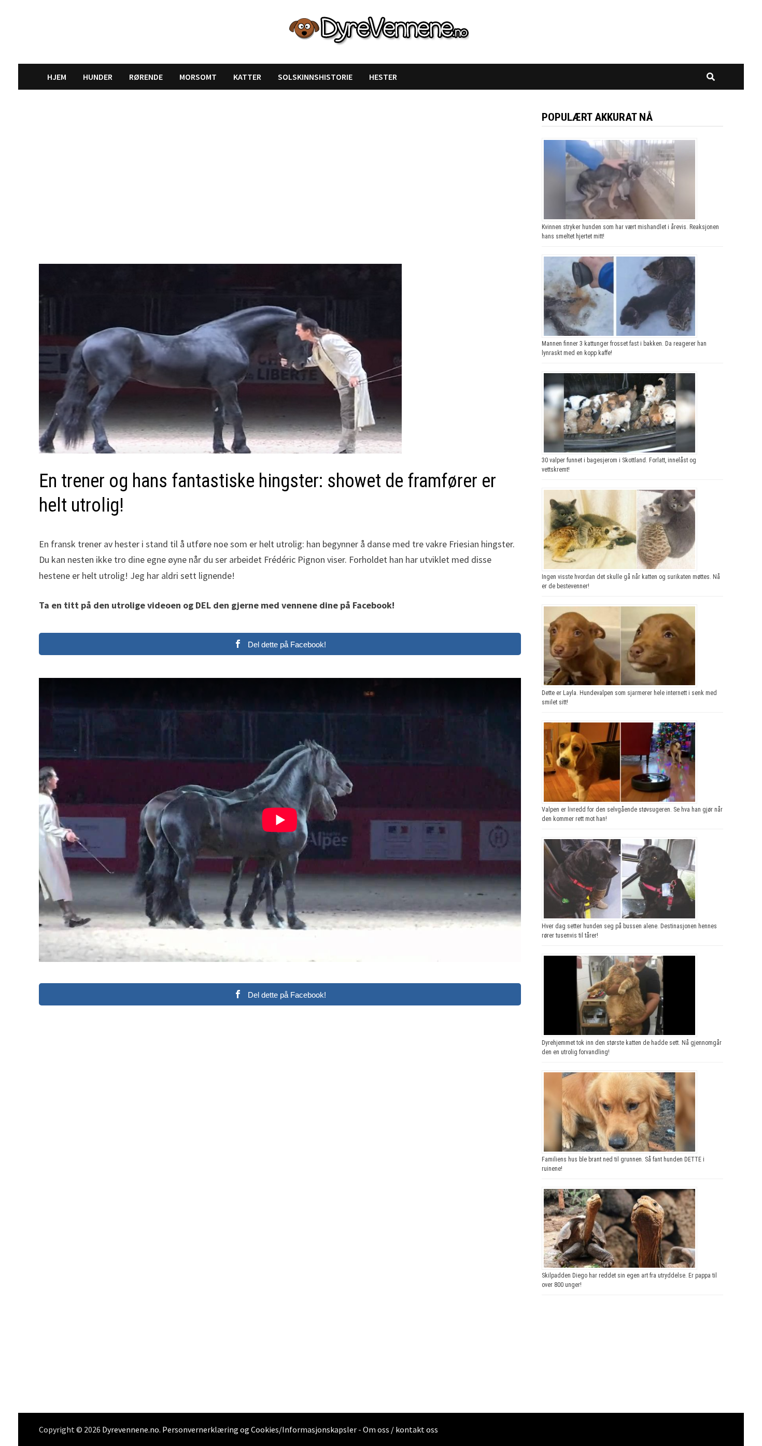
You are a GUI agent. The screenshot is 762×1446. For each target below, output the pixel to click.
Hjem (56, 77)
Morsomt (198, 77)
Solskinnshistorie (315, 77)
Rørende (146, 77)
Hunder (97, 77)
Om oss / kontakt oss (400, 1429)
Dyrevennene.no (130, 1429)
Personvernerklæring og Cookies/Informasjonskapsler (259, 1429)
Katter (247, 77)
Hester (383, 77)
